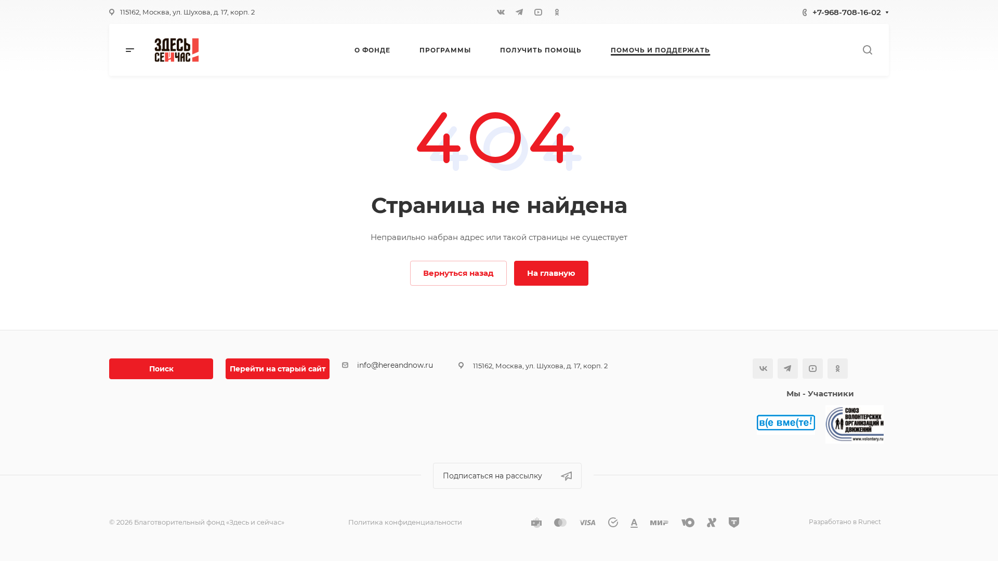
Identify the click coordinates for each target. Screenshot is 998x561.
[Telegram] (519, 12)
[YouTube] (538, 12)
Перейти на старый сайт (277, 368)
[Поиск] (867, 50)
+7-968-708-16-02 (846, 12)
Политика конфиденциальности (405, 522)
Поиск (161, 368)
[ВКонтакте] (500, 12)
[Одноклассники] (556, 12)
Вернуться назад (458, 273)
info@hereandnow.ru (395, 365)
